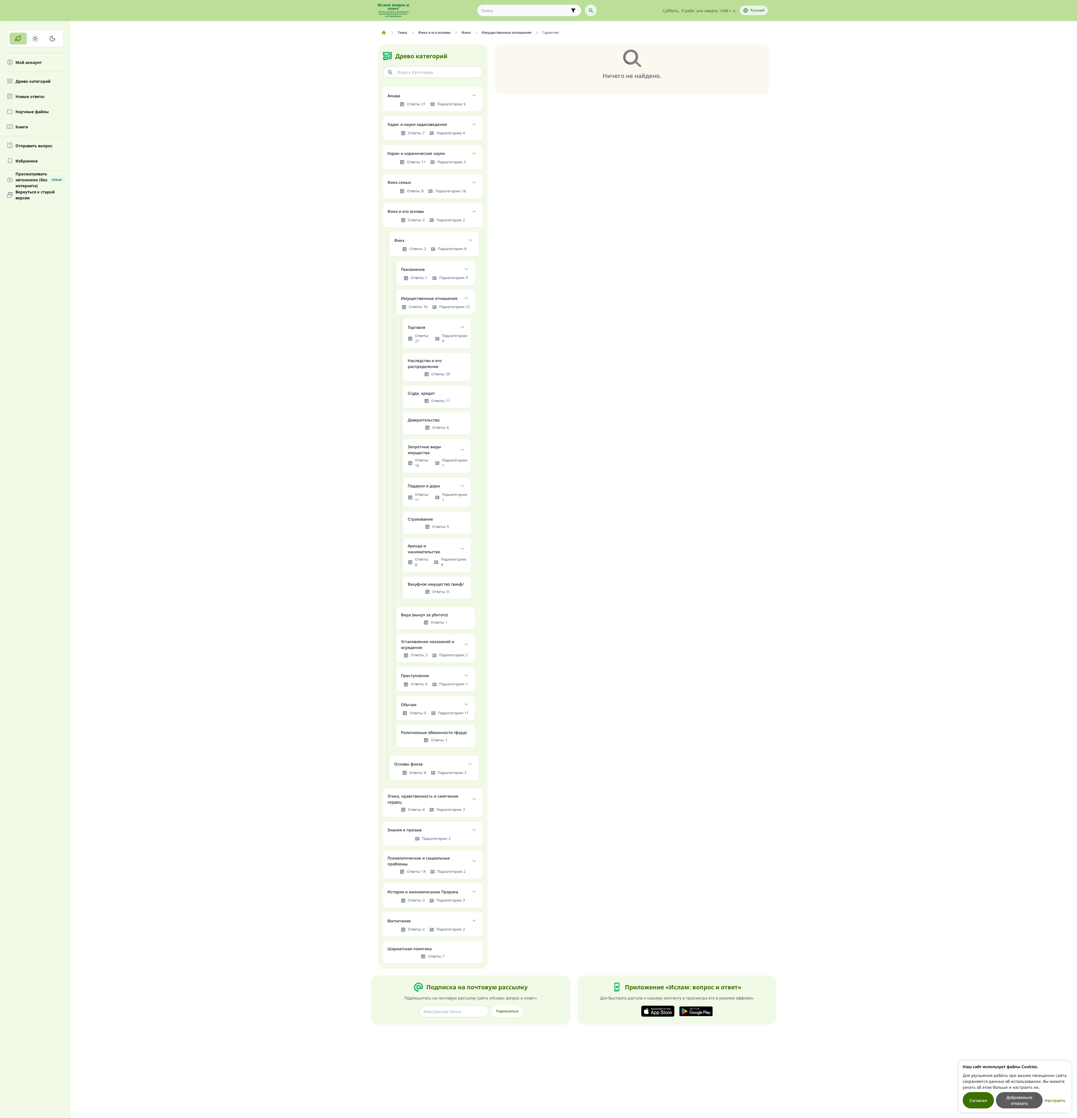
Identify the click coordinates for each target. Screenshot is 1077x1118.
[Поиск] (591, 10)
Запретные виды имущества (424, 449)
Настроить (1055, 1100)
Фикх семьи (399, 182)
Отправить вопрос (33, 145)
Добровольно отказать (1019, 1100)
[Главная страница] (384, 33)
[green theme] (18, 38)
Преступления (415, 675)
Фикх (399, 240)
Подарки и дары (424, 485)
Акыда (393, 95)
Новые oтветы (29, 96)
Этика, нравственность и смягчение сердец (422, 799)
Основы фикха (408, 764)
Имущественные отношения (429, 298)
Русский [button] (757, 10)
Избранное (26, 161)
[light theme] (35, 38)
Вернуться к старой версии (35, 194)
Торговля (416, 327)
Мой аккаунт (28, 62)
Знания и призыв (404, 830)
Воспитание (399, 920)
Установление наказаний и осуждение (427, 644)
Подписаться (507, 1011)
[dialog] (1015, 1086)
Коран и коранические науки (416, 153)
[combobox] (525, 11)
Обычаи (408, 704)
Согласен (978, 1100)
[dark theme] (52, 38)
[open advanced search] (573, 10)
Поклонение (413, 269)
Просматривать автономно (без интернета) (38, 180)
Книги (21, 127)
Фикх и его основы (405, 211)
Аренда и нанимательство (424, 548)
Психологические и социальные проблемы (418, 861)
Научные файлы (32, 111)
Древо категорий (32, 81)
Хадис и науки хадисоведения (417, 124)
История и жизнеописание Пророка (422, 891)
